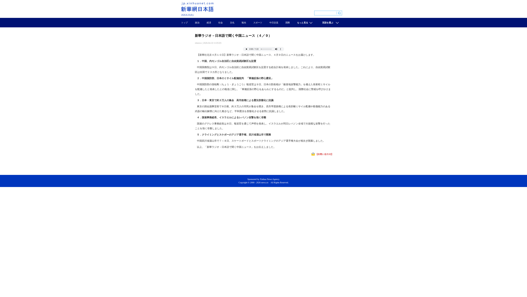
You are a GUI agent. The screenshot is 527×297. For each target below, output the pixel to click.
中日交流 (273, 22)
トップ (184, 22)
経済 (209, 22)
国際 (287, 22)
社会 (220, 22)
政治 (197, 22)
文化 (232, 22)
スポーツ (257, 22)
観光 (244, 22)
